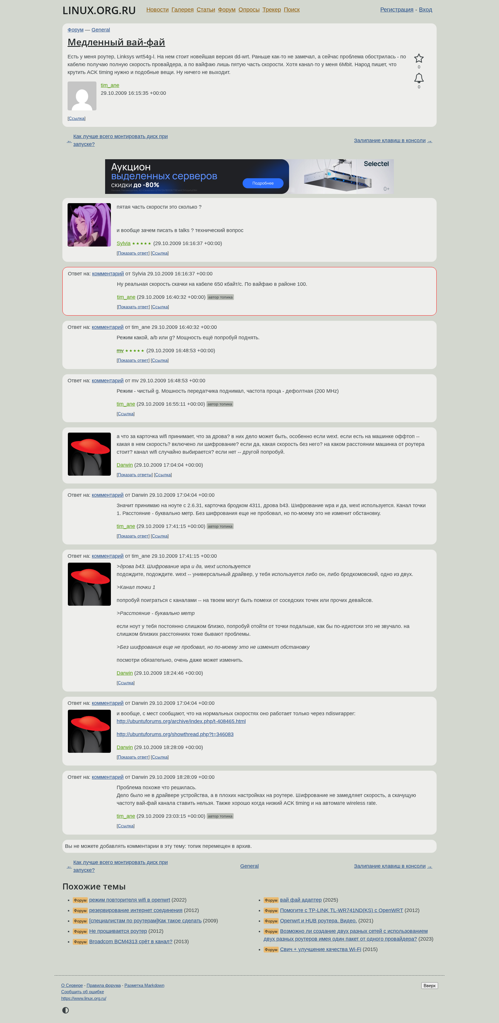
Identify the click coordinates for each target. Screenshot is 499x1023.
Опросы (249, 9)
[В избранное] (419, 58)
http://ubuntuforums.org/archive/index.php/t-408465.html (181, 721)
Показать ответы (135, 474)
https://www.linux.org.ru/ (83, 998)
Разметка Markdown (144, 985)
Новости (157, 9)
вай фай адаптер (301, 900)
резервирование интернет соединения (136, 910)
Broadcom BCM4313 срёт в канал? (130, 941)
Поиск (292, 9)
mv (120, 350)
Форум (227, 9)
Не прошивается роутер (118, 931)
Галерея (183, 9)
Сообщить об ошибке (82, 991)
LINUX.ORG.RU (99, 10)
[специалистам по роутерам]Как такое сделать (145, 921)
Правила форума (104, 985)
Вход (425, 9)
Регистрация (397, 9)
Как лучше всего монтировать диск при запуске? (120, 140)
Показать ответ (133, 253)
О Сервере (72, 985)
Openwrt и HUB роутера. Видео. (318, 921)
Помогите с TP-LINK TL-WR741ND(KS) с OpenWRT (341, 910)
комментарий (108, 274)
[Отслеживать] (419, 78)
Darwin (125, 465)
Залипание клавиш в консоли (390, 140)
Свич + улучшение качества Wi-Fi (320, 949)
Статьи (206, 9)
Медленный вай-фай (116, 42)
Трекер (271, 9)
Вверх (430, 985)
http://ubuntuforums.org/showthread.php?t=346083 (175, 734)
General (101, 30)
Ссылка (76, 118)
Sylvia (124, 243)
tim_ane (110, 85)
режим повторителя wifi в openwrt (129, 900)
